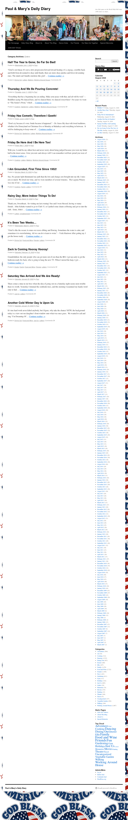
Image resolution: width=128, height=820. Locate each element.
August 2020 (101, 302)
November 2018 (102, 349)
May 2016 (100, 417)
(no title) (99, 133)
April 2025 (100, 175)
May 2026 (100, 146)
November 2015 (102, 430)
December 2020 (102, 293)
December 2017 (102, 374)
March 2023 (100, 232)
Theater (99, 694)
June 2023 (100, 225)
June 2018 (100, 360)
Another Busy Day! (103, 110)
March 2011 (100, 557)
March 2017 (100, 394)
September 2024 (102, 191)
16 (118, 89)
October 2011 (101, 541)
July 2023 (100, 223)
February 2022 (101, 261)
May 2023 (100, 227)
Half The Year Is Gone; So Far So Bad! (32, 62)
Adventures (100, 651)
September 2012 (102, 516)
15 (115, 89)
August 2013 (101, 491)
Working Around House (42, 80)
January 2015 (101, 453)
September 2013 (102, 489)
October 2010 (101, 568)
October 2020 (101, 297)
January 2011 (101, 561)
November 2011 (102, 539)
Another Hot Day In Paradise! (106, 119)
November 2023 (102, 214)
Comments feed (101, 777)
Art (98, 654)
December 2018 (102, 347)
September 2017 (102, 381)
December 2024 (102, 184)
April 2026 (100, 148)
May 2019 (100, 336)
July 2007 (100, 636)
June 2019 (100, 333)
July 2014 (100, 466)
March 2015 (100, 448)
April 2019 (100, 338)
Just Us (17, 294)
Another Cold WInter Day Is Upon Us (31, 302)
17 (97, 92)
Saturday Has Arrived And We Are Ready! (34, 276)
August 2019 (101, 329)
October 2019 (101, 324)
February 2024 (101, 207)
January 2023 (101, 236)
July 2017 (100, 385)
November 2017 (102, 376)
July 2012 (100, 521)
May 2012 (100, 525)
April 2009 (100, 608)
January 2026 (101, 155)
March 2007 (100, 645)
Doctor (16, 267)
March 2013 (100, 502)
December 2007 (102, 624)
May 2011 (100, 552)
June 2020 (100, 306)
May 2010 (100, 579)
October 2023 (101, 216)
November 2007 (102, 627)
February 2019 (101, 342)
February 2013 (101, 505)
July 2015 (100, 439)
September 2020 (102, 299)
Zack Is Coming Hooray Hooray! (28, 249)
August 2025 (101, 166)
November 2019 (102, 322)
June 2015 (100, 442)
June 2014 (100, 469)
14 (111, 89)
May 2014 (100, 471)
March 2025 (100, 178)
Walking (30, 80)
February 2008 (101, 620)
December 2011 (102, 536)
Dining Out (18, 80)
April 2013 (100, 500)
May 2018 (100, 363)
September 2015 (102, 435)
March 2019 (100, 340)
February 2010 (101, 586)
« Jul (96, 101)
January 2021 (101, 290)
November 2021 (102, 268)
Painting (99, 692)
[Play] (98, 69)
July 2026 (100, 142)
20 (108, 92)
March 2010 (100, 584)
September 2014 (102, 462)
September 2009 (102, 597)
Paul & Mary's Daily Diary (27, 8)
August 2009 (101, 599)
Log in (99, 772)
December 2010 (102, 563)
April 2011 (100, 554)
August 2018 (101, 356)
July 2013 (100, 493)
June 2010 (100, 577)
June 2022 (100, 252)
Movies (99, 690)
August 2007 (101, 633)
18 (101, 92)
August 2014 (101, 464)
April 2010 (100, 581)
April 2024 (100, 202)
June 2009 (100, 604)
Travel (99, 696)
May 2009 (100, 606)
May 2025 (100, 173)
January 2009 (101, 615)
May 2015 (100, 444)
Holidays (100, 681)
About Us (39, 43)
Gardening (24, 107)
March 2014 (100, 475)
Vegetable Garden (102, 701)
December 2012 (102, 509)
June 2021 (100, 279)
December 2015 (102, 428)
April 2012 (100, 527)
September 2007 (102, 631)
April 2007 (100, 642)
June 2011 (100, 550)
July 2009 (100, 602)
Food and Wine (27, 240)
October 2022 (101, 243)
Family (23, 187)
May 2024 (100, 200)
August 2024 (101, 193)
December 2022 (102, 239)
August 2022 (101, 248)
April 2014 (100, 473)
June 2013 (100, 496)
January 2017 (101, 399)
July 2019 (100, 331)
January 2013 (101, 507)
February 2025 (101, 180)
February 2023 (101, 234)
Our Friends (75, 43)
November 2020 (102, 295)
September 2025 (102, 164)
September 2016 (102, 408)
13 (108, 89)
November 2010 (102, 566)
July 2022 (100, 250)
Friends (36, 240)
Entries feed (100, 775)
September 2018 (102, 354)
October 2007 (101, 629)
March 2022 (100, 259)
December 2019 (102, 320)
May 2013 (100, 498)
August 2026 (101, 139)
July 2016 (100, 412)
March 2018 (100, 367)
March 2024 (100, 205)
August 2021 (101, 275)
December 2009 (102, 590)
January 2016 (101, 426)
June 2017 (100, 387)
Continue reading (56, 75)
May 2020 (100, 309)
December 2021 (102, 266)
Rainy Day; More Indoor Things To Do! (32, 195)
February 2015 (101, 451)
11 (101, 89)
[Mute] (113, 69)
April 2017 (100, 392)
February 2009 (101, 613)
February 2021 (101, 288)
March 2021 (100, 286)
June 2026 (100, 144)
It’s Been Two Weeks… (22, 222)
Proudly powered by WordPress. (107, 788)
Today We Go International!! (105, 115)
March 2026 (100, 151)
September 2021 (102, 272)
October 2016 (101, 405)
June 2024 (100, 198)
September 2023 (102, 218)
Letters (24, 80)
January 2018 (101, 372)
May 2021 (100, 281)
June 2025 (100, 171)
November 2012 (102, 511)
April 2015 (100, 446)
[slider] (105, 69)
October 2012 (101, 514)
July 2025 (100, 169)
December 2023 (102, 212)
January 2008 (101, 622)
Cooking (17, 107)
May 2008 (100, 618)
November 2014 (102, 457)
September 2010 (102, 570)
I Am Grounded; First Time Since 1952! (32, 169)
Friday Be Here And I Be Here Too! (29, 142)
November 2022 (102, 241)
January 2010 (101, 588)
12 (104, 89)
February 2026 (101, 153)
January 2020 (101, 318)
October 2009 (101, 595)
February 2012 (101, 532)
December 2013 (102, 482)
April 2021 (100, 284)
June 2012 (100, 523)
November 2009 (102, 593)
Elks (98, 665)
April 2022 (100, 257)
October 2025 (101, 162)
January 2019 (101, 345)
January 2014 (101, 480)
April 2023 (100, 230)
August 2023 (101, 221)
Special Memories (106, 43)
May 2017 (100, 390)
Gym (98, 678)
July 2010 (100, 575)
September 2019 (102, 327)
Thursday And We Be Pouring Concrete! (33, 89)
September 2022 (102, 245)
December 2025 (102, 157)
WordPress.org (101, 779)
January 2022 (101, 263)
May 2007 (100, 640)
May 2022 (100, 254)
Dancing (99, 658)
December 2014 (102, 455)
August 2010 (101, 572)
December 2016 (102, 401)
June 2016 (100, 415)
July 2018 (100, 358)
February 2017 (101, 396)
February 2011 (101, 559)
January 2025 (101, 182)
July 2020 (100, 304)
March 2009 (100, 611)
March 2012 (100, 530)
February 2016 (101, 424)
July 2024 (100, 196)
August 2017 (101, 383)
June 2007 (100, 638)
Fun (98, 674)
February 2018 (101, 369)
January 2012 (101, 534)
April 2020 (100, 311)
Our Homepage (13, 43)
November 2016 (102, 403)
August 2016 (101, 410)
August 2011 (101, 545)
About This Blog (50, 43)
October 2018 (101, 351)
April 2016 (100, 419)
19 (104, 92)
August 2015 (101, 437)
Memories (100, 687)
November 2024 (102, 187)
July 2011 (100, 548)
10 (97, 89)
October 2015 (101, 433)
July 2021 (100, 277)
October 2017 (101, 378)
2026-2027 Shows (14, 47)
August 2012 (101, 518)
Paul (36, 65)
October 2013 (101, 487)
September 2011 (102, 543)
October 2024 (101, 189)
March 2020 (100, 313)
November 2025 (102, 160)
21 (111, 92)
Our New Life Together (90, 43)
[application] (107, 69)
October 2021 (101, 270)
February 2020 (101, 315)
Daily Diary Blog (27, 43)
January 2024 (101, 209)
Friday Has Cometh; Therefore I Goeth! (32, 115)
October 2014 (101, 460)
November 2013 (102, 484)
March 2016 (100, 421)
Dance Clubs (63, 43)
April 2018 (100, 365)
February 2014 (101, 478)
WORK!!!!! (100, 108)
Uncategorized (25, 214)
